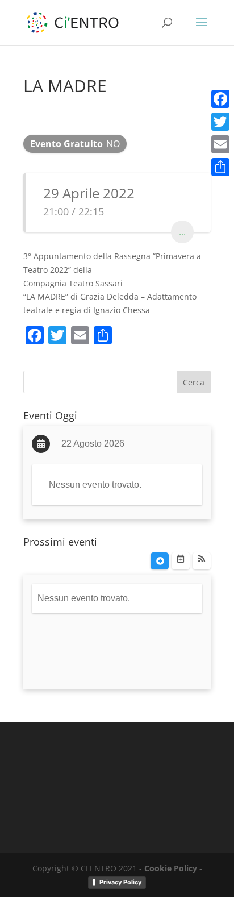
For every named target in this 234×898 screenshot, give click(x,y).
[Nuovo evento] (160, 560)
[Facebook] (220, 99)
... (182, 232)
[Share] (220, 167)
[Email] (220, 144)
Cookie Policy (170, 868)
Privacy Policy (120, 882)
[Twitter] (220, 121)
